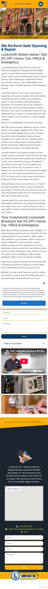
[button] (44, 283)
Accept (24, 303)
